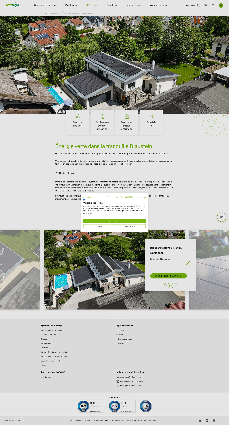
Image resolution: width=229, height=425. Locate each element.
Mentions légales (138, 197)
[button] (88, 197)
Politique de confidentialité (119, 197)
